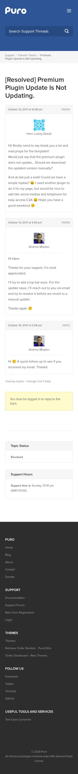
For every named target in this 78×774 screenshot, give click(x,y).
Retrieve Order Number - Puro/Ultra (28, 648)
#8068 (66, 222)
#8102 (66, 325)
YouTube (10, 691)
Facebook (11, 676)
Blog (8, 555)
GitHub (9, 698)
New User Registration (19, 612)
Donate (10, 577)
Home (9, 547)
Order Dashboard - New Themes (26, 655)
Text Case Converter (18, 719)
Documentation (15, 598)
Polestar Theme (27, 55)
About (9, 562)
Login (8, 620)
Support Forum (15, 605)
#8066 (66, 109)
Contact (10, 569)
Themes (10, 641)
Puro (44, 751)
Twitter (9, 684)
